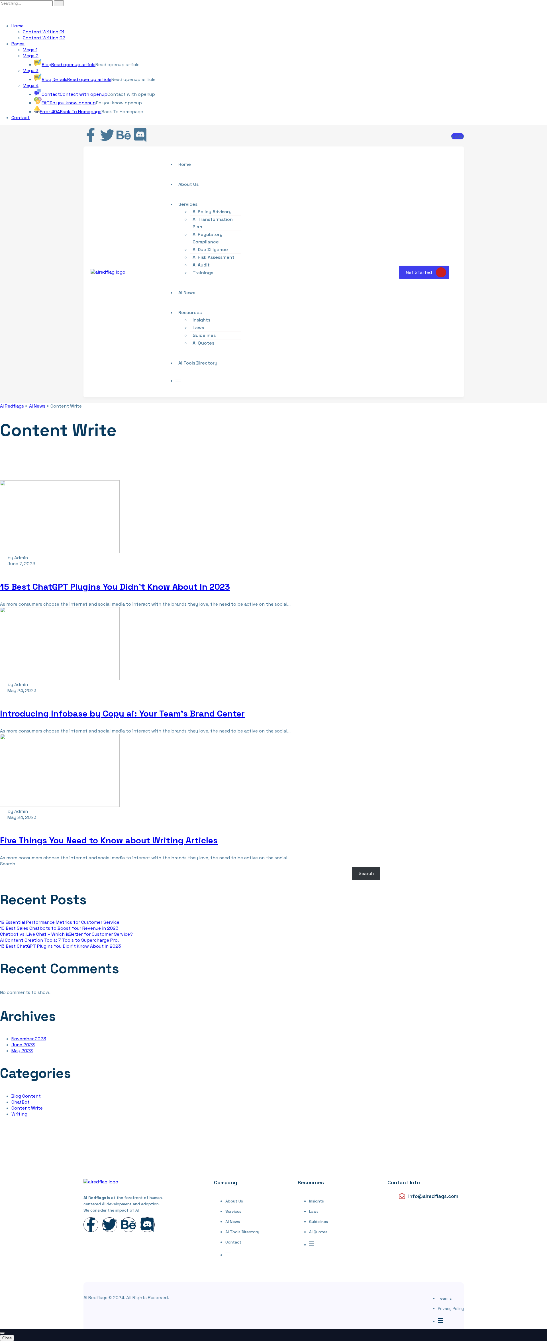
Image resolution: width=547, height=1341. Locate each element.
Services (187, 204)
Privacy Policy (451, 1308)
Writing (19, 1114)
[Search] (59, 3)
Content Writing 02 (44, 38)
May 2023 (22, 1051)
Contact (74, 94)
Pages (18, 44)
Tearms (445, 1298)
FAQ (69, 103)
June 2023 (23, 1045)
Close (7, 1338)
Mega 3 (30, 71)
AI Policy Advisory (212, 212)
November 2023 (28, 1039)
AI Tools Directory (197, 363)
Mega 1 (30, 50)
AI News (186, 293)
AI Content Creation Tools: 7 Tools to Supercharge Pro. (59, 940)
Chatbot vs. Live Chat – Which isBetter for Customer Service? (66, 934)
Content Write (27, 1108)
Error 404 (70, 112)
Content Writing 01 (43, 32)
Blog (68, 65)
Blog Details (76, 79)
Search (7, 864)
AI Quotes (203, 343)
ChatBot (20, 1102)
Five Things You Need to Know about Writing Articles (109, 840)
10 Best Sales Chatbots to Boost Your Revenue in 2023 (59, 928)
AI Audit (201, 265)
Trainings (203, 273)
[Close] (2, 1333)
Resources (190, 313)
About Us (234, 1201)
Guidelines (204, 335)
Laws (198, 328)
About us (188, 184)
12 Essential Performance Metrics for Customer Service (59, 922)
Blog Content (26, 1096)
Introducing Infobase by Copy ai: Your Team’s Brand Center (122, 713)
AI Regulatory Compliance (208, 238)
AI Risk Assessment (213, 257)
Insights (201, 320)
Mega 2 (30, 56)
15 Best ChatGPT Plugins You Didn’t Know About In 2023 (115, 586)
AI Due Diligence (210, 250)
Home (17, 26)
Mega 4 (30, 85)
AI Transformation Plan (213, 223)
